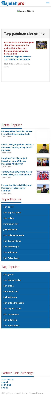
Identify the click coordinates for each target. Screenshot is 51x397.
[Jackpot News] (13, 3)
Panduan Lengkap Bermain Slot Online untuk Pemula (17, 58)
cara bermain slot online (16, 42)
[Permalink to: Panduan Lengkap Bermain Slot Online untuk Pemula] (41, 45)
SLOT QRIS (6, 385)
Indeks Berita (21, 393)
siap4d (4, 382)
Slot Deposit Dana (12, 241)
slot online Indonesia (13, 235)
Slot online (16, 48)
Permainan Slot (10, 224)
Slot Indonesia (10, 252)
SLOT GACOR (7, 379)
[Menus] (48, 3)
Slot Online (9, 64)
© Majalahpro (7, 393)
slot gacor (8, 207)
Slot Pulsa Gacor (11, 258)
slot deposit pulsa (12, 212)
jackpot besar (10, 229)
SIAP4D (4, 387)
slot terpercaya (11, 246)
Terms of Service (36, 393)
